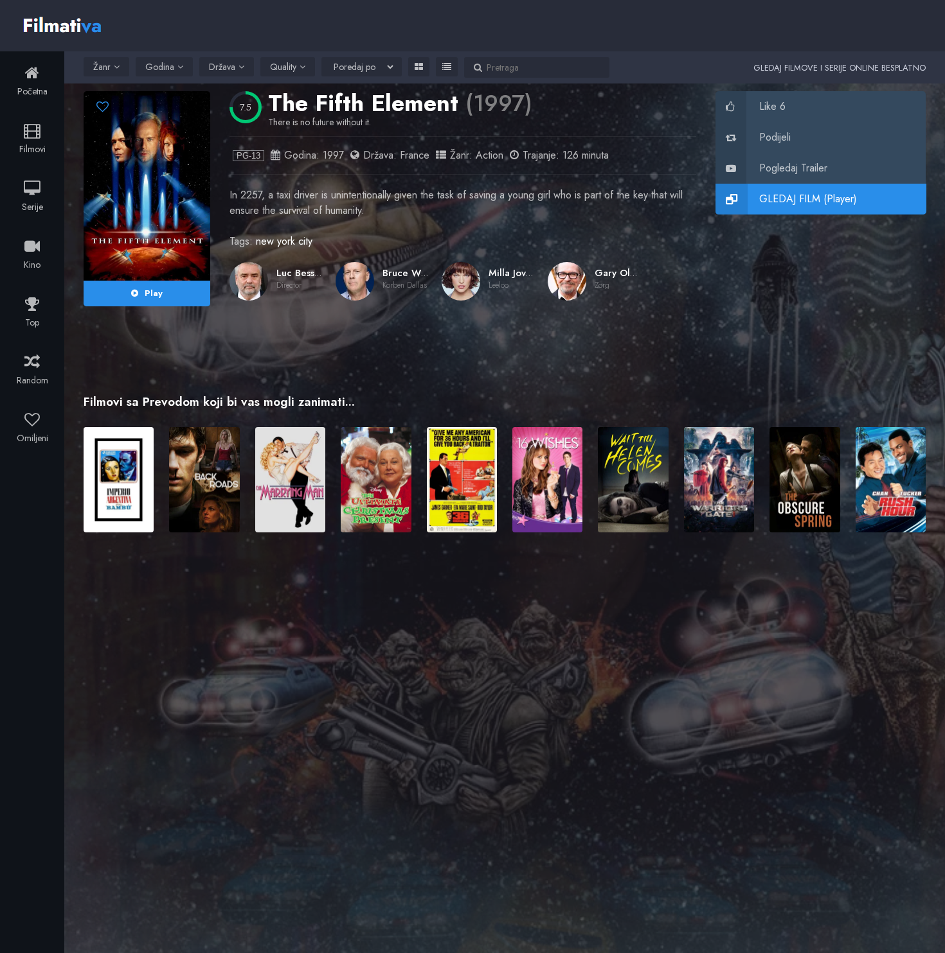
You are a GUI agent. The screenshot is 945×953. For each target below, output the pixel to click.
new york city (284, 241)
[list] (447, 66)
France (414, 155)
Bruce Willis (408, 273)
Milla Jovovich (519, 273)
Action (489, 155)
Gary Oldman (624, 273)
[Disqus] (505, 728)
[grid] (418, 66)
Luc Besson (300, 273)
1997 (333, 155)
